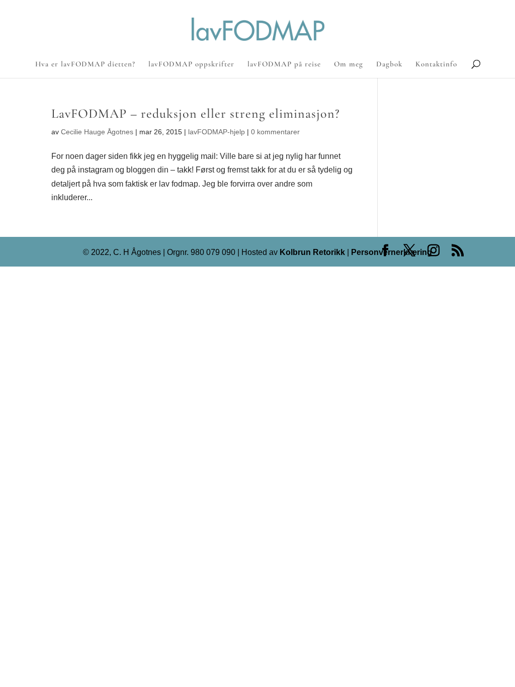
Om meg (348, 64)
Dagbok (389, 64)
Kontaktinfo (436, 64)
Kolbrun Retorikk (311, 252)
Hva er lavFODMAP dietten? (85, 64)
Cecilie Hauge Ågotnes (97, 132)
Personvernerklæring (391, 252)
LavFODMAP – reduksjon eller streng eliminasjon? (195, 113)
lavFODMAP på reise (284, 64)
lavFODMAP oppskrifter (191, 64)
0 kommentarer (275, 132)
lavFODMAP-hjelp (216, 132)
